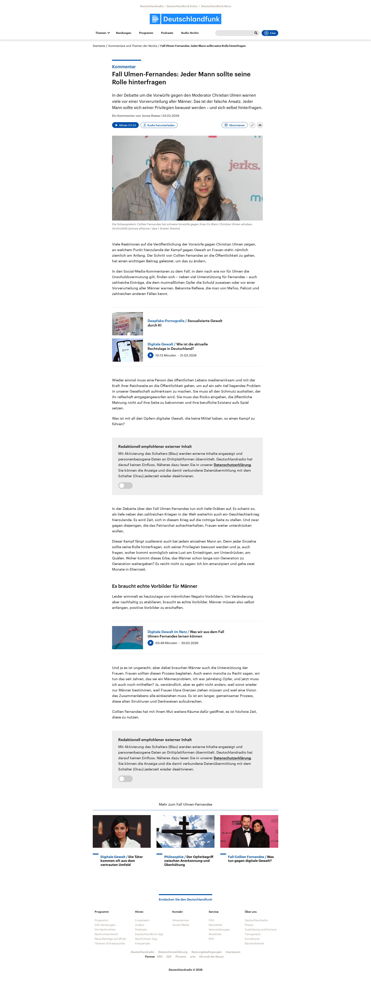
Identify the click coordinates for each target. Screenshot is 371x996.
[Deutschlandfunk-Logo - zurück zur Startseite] (185, 19)
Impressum (233, 951)
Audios (139, 924)
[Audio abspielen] (150, 355)
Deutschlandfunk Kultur (182, 6)
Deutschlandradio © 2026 (186, 969)
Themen (100, 33)
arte (192, 956)
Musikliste (215, 934)
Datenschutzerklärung (232, 465)
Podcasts (167, 33)
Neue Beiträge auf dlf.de (110, 938)
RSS (211, 938)
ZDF (169, 956)
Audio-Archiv (190, 33)
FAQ (211, 920)
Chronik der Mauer (211, 956)
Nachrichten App (146, 938)
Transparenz (253, 934)
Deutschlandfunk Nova (216, 6)
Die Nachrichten (105, 929)
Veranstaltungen (219, 929)
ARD (160, 956)
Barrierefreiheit (254, 943)
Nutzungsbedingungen (206, 951)
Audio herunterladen (161, 125)
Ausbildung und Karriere (260, 929)
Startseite (99, 45)
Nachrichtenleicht (106, 934)
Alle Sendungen (105, 924)
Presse (249, 924)
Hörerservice (180, 920)
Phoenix (180, 956)
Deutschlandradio (152, 6)
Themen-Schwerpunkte (110, 943)
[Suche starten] (256, 33)
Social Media (180, 924)
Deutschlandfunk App (149, 934)
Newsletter (215, 924)
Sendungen (123, 33)
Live (273, 33)
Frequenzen (142, 943)
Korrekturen (252, 938)
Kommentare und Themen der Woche (132, 45)
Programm (146, 33)
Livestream (142, 920)
